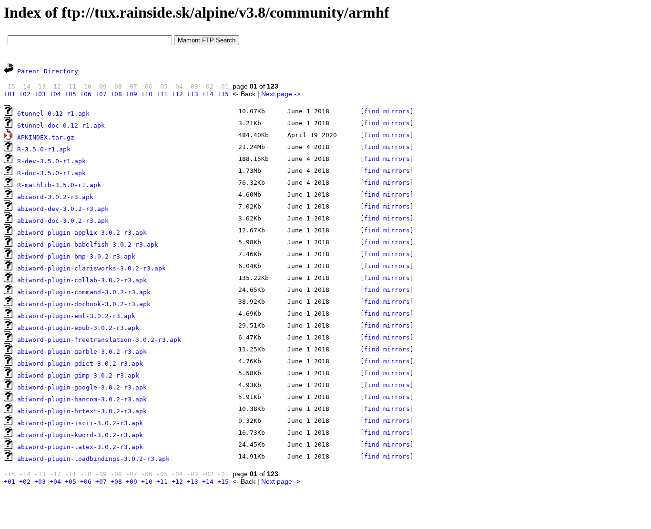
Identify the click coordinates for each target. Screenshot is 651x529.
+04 (55, 94)
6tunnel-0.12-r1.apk (53, 113)
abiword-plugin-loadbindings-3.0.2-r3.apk (93, 458)
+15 (223, 94)
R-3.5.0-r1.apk (44, 149)
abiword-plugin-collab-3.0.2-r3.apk (82, 280)
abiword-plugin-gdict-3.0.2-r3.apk (80, 363)
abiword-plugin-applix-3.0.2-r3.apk (82, 232)
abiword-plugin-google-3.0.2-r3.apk (82, 387)
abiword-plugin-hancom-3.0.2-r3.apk (82, 399)
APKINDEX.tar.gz (45, 137)
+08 (116, 94)
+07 (101, 94)
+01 (9, 94)
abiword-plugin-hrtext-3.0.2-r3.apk (82, 411)
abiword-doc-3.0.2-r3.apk (63, 220)
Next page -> (280, 94)
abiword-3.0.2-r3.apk (55, 196)
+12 (177, 94)
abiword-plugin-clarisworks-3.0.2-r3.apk (91, 268)
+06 (86, 94)
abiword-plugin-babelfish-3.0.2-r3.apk (87, 244)
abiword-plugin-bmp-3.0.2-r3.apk (76, 256)
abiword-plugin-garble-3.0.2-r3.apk (82, 351)
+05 (70, 94)
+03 (40, 94)
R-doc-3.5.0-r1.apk (51, 173)
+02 (25, 94)
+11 (162, 94)
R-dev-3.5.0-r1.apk (51, 161)
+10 (147, 94)
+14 (208, 94)
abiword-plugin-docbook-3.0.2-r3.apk (84, 304)
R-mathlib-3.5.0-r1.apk (59, 185)
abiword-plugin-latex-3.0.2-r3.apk (80, 446)
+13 (192, 94)
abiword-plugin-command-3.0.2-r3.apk (84, 292)
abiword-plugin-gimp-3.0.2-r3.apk (78, 375)
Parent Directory (47, 71)
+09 (131, 94)
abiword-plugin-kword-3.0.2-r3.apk (80, 435)
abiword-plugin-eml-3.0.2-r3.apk (76, 315)
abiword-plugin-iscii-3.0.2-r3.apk (80, 423)
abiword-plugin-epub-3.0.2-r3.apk (78, 327)
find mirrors (387, 111)
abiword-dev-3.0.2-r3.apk (63, 208)
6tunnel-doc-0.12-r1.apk (61, 125)
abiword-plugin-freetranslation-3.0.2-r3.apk (99, 339)
